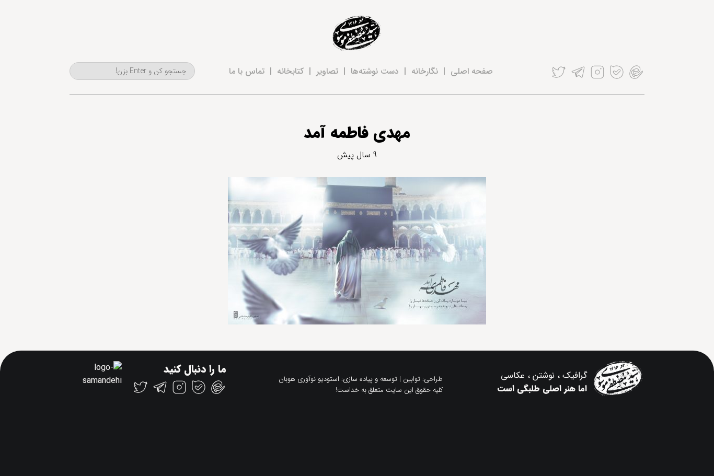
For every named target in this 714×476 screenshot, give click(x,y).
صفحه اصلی (472, 71)
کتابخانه (290, 71)
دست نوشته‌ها (375, 71)
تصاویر (327, 71)
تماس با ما (246, 71)
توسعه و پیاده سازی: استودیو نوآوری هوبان (338, 379)
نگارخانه (424, 71)
